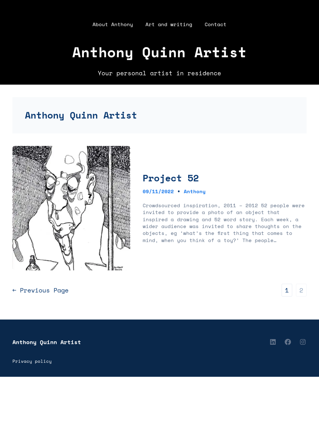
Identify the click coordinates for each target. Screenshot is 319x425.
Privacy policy (32, 361)
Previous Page (40, 290)
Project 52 (171, 178)
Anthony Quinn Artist (159, 52)
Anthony (195, 191)
